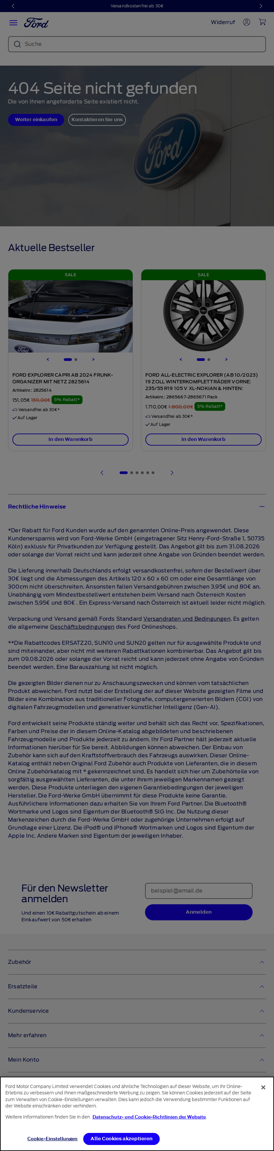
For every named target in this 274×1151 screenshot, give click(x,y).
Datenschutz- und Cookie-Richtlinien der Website (149, 1117)
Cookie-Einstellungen (52, 1139)
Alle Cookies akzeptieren (121, 1138)
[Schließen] (263, 1087)
